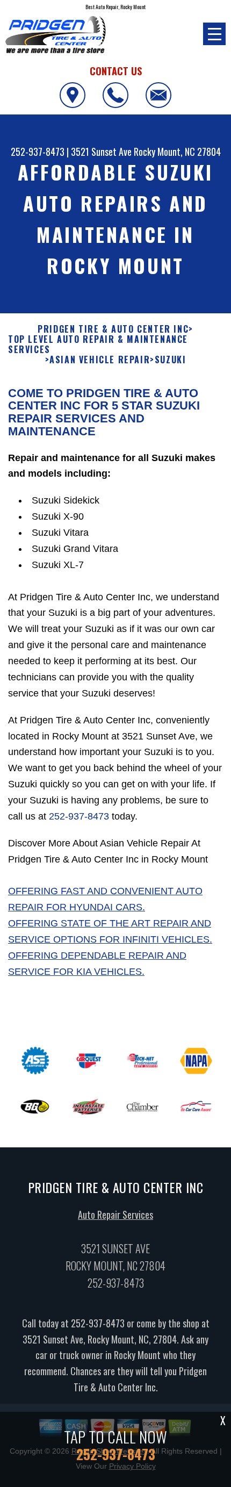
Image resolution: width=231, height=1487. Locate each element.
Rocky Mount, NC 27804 (177, 152)
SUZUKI (170, 360)
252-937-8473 (37, 152)
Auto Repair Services (115, 1215)
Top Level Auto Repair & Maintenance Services (98, 344)
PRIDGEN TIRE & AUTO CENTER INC (113, 329)
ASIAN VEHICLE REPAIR (99, 360)
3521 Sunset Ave (101, 152)
